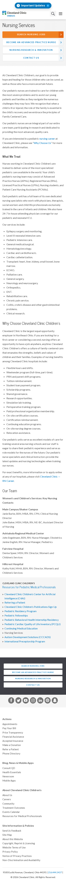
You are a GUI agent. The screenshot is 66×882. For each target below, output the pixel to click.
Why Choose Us (42, 143)
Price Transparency (12, 732)
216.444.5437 (55, 872)
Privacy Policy (10, 851)
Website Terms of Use (14, 847)
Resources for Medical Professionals (22, 816)
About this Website (12, 839)
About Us (7, 795)
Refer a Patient (10, 749)
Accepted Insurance (12, 740)
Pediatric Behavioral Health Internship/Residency (31, 619)
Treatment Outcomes (13, 807)
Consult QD (8, 768)
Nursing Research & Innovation (31, 50)
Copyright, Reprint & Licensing (18, 843)
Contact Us (31, 58)
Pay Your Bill (9, 728)
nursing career (47, 138)
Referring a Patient (14, 602)
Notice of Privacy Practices (17, 856)
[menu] (61, 13)
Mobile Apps (9, 780)
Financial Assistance (13, 736)
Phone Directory (11, 753)
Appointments (9, 724)
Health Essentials (11, 772)
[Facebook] (11, 701)
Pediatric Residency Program (20, 611)
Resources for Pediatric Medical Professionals (29, 587)
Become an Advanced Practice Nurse (31, 42)
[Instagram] (33, 701)
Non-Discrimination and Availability (21, 860)
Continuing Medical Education (21, 628)
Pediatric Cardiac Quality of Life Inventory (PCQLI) (32, 624)
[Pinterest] (48, 701)
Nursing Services (13, 632)
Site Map (7, 834)
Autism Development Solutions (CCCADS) (27, 637)
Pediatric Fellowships (16, 615)
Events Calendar (11, 811)
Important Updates (33, 5)
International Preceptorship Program (24, 641)
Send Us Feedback (11, 830)
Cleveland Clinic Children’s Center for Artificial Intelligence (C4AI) (29, 596)
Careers (6, 799)
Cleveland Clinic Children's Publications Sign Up (30, 606)
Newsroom (8, 776)
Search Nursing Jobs (31, 34)
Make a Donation (11, 745)
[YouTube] (26, 701)
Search (53, 13)
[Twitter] (18, 701)
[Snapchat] (55, 701)
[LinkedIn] (40, 701)
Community (8, 803)
